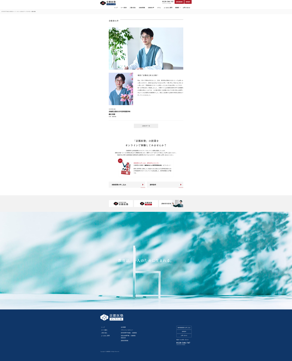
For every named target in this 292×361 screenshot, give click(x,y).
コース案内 (124, 7)
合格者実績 (142, 7)
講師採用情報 (124, 340)
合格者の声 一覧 (146, 125)
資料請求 (188, 1)
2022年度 (28, 11)
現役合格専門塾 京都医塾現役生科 (128, 336)
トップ (116, 7)
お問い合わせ (186, 7)
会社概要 (123, 327)
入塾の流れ (133, 7)
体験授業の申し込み (119, 184)
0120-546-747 (168, 2)
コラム (159, 7)
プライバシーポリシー (127, 330)
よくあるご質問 (168, 7)
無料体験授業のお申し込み (184, 327)
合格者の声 (151, 7)
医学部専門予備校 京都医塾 (129, 332)
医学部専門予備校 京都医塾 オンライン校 (10, 11)
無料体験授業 (179, 1)
